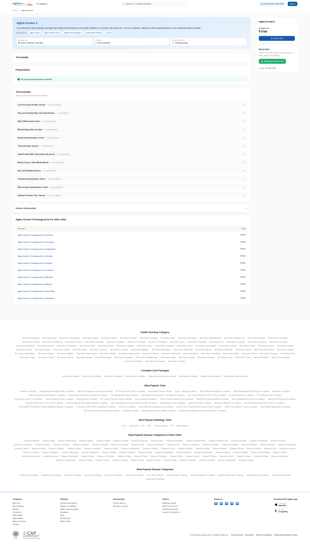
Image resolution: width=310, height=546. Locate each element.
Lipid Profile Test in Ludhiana (199, 403)
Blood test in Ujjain (261, 357)
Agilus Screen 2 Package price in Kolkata (35, 263)
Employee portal (169, 503)
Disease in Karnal (220, 448)
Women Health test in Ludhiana (203, 475)
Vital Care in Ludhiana (70, 376)
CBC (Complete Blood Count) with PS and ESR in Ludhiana (134, 403)
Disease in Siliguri (102, 460)
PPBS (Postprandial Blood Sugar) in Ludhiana (251, 391)
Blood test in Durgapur (116, 342)
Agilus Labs (65, 521)
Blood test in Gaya (177, 342)
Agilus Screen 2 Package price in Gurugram (36, 242)
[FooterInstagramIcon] (221, 503)
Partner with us (119, 503)
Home (15, 10)
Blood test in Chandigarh (278, 338)
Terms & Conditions (264, 535)
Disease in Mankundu (90, 452)
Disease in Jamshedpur (130, 448)
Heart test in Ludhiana (73, 475)
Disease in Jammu (111, 448)
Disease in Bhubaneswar (196, 441)
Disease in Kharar (237, 448)
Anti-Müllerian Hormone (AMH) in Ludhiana (158, 411)
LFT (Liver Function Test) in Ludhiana (130, 391)
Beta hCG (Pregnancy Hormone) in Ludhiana (95, 391)
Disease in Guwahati (230, 445)
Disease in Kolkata (254, 448)
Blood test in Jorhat (247, 346)
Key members (18, 506)
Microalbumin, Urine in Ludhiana (172, 403)
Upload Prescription (68, 503)
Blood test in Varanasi (133, 361)
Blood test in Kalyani (266, 346)
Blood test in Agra (49, 338)
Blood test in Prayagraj (269, 353)
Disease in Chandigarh (259, 441)
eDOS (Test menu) (170, 506)
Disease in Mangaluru (70, 452)
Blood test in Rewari (84, 357)
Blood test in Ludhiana (119, 350)
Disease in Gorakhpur (191, 445)
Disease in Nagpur (240, 452)
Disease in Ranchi (227, 456)
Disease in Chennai (278, 441)
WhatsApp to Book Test (274, 61)
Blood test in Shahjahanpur (147, 357)
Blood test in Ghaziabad (197, 342)
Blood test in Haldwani (26, 346)
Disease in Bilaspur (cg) (218, 441)
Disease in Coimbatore (23, 445)
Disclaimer (249, 535)
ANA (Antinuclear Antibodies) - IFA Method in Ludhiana (163, 395)
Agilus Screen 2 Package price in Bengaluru (36, 298)
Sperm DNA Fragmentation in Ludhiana (275, 407)
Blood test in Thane (243, 357)
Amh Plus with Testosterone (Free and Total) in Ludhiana (198, 407)
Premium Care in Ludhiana (135, 376)
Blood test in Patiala (231, 353)
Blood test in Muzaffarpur (25, 353)
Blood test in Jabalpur (125, 346)
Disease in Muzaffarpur (203, 452)
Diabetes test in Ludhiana (52, 475)
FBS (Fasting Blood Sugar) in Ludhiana (215, 391)
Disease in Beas (157, 441)
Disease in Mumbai (183, 452)
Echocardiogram (160, 426)
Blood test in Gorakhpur (235, 342)
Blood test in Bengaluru (187, 338)
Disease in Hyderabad (287, 445)
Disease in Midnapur (127, 452)
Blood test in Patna (249, 353)
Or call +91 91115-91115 (267, 68)
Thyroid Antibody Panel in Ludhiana (59, 399)
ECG (142, 426)
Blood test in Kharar (42, 350)
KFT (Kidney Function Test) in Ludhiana (116, 399)
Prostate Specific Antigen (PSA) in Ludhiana (56, 391)
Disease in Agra (48, 441)
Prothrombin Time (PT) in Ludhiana (28, 399)
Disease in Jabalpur (56, 448)
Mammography (183, 426)
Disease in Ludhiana (31, 452)
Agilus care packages (69, 509)
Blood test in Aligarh (109, 338)
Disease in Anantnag (140, 441)
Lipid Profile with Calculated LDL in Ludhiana (156, 407)
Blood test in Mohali (243, 350)
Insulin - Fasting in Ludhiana (186, 391)
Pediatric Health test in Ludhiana (231, 475)
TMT (149, 426)
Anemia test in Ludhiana (155, 479)
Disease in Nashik (280, 452)
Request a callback (68, 506)
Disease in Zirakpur (246, 460)
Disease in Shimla (86, 460)
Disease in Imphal (22, 448)
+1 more (109, 33)
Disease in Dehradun (61, 445)
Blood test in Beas (168, 338)
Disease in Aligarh (103, 441)
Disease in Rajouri (210, 456)
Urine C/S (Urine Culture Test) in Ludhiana (176, 399)
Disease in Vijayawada (227, 460)
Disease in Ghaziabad (155, 445)
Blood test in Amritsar (128, 338)
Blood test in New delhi (171, 353)
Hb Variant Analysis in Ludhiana (241, 395)
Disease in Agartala (31, 441)
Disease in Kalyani (185, 448)
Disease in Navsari (50, 456)
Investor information (170, 512)
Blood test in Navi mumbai (129, 353)
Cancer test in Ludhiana (281, 475)
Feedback (64, 512)
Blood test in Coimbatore (53, 342)
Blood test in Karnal (24, 350)
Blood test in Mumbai (285, 350)
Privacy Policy (237, 535)
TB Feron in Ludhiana (127, 407)
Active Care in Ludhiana (91, 376)
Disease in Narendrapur (260, 452)
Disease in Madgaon (50, 452)
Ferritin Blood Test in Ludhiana (160, 391)
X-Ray (123, 426)
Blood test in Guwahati (278, 342)
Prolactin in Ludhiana (28, 391)
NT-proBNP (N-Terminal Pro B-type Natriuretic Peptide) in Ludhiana (46, 407)
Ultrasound (133, 426)
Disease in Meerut (109, 452)
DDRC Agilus (18, 515)
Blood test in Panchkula (211, 353)
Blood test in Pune (288, 353)
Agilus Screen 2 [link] (27, 10)
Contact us (17, 512)
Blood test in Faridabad (158, 342)
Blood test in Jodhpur (228, 346)
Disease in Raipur (193, 456)
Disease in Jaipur (74, 448)
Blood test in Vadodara (281, 357)
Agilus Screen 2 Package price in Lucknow (36, 270)
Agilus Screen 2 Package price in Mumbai (35, 277)
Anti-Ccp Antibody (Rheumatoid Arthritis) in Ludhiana (87, 403)
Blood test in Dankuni (74, 342)
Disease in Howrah (267, 445)
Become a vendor (120, 506)
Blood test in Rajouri (47, 357)
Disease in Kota (270, 448)
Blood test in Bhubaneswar (210, 338)
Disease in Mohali (145, 452)
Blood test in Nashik (108, 353)
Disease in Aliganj (86, 441)
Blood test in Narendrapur (87, 353)
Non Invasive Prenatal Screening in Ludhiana (101, 411)
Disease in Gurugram (211, 445)
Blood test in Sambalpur (123, 357)
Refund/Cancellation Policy (285, 535)
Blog (62, 515)
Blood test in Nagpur (65, 353)
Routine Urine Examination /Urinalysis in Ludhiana (88, 395)
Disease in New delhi (69, 456)
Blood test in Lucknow (98, 350)
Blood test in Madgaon (140, 350)
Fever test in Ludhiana (113, 475)
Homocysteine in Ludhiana (87, 399)
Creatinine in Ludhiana (281, 391)
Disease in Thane (154, 460)
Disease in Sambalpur (280, 456)
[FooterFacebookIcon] (227, 503)
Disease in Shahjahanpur (66, 460)
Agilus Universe (19, 521)
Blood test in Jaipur (145, 346)
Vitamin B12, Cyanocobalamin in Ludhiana (212, 399)
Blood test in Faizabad (137, 342)
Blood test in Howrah (46, 346)
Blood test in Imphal (87, 346)
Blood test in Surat (225, 357)
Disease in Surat (137, 460)
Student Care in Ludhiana (211, 376)
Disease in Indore (39, 448)
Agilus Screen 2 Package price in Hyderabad (36, 249)
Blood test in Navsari (151, 353)
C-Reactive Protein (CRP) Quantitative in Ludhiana (96, 407)
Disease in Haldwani (249, 445)
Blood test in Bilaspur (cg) (234, 338)
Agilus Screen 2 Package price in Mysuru (35, 284)
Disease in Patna (140, 456)
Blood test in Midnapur (224, 350)
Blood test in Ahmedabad (69, 338)
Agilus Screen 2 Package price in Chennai (35, 235)
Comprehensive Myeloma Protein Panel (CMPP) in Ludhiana (202, 411)
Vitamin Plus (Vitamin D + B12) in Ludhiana (241, 407)
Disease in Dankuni (42, 445)
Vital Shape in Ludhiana (188, 376)
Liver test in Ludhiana (155, 475)
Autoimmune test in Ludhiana (258, 475)
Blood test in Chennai (31, 342)
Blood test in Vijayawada (155, 361)
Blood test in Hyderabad (67, 346)
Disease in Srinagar (120, 460)
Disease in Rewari (244, 456)
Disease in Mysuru (223, 452)
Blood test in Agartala (30, 338)
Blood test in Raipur (28, 357)
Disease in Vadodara (188, 460)
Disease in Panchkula (105, 456)
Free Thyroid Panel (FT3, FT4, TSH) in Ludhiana (207, 395)
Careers (16, 524)
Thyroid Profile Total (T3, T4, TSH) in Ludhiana (44, 403)
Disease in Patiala (124, 456)
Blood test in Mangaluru (161, 350)
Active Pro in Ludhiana (113, 376)
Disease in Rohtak (261, 456)
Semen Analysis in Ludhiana (146, 399)
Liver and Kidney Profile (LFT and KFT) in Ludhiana (264, 403)
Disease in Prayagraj (159, 456)
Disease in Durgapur (81, 445)
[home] (23, 4)
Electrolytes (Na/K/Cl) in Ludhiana (227, 403)
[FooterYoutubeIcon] (216, 503)
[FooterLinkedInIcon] (232, 503)
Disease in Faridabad (119, 445)
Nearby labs (65, 518)
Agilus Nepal (18, 518)
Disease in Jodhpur (150, 448)
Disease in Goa (173, 445)
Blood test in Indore (106, 346)
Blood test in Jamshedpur (206, 346)
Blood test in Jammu (185, 346)
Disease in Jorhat (168, 448)
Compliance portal (170, 509)
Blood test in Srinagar (206, 357)
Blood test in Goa (216, 342)
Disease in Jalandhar (92, 448)
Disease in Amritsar (120, 441)
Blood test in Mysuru (46, 353)
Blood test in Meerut (204, 350)
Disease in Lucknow (287, 448)
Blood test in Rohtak (103, 357)
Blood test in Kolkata (62, 350)
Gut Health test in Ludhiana (177, 475)
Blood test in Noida (190, 353)
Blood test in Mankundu (183, 350)
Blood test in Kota (80, 350)
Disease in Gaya (137, 445)
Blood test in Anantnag (149, 338)
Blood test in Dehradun (94, 342)
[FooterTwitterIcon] (237, 503)
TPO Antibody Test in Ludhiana (269, 395)
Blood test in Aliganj (90, 338)
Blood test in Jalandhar (165, 346)
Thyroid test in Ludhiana (29, 475)
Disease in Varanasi (207, 460)
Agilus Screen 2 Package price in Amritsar (35, 256)
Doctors (16, 509)
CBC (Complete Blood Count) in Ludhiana (248, 399)
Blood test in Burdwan (256, 338)
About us (16, 503)
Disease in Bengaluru (175, 441)
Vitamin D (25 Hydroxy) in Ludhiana (282, 399)
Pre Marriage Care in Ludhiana (236, 376)
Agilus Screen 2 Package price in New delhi (36, 291)
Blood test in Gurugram (257, 342)
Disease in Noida (87, 456)
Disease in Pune (176, 456)
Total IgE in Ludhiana (130, 411)
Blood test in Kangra (285, 346)
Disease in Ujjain (170, 460)
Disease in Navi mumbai (31, 456)
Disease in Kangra (203, 448)
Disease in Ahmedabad (67, 441)
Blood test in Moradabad (264, 350)
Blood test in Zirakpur (176, 361)
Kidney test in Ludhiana (134, 475)
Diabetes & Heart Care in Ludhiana (162, 376)
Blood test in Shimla (168, 357)
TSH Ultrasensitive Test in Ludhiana (124, 395)
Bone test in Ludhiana (93, 475)
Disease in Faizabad (100, 445)
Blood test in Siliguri (187, 357)
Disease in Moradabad (164, 452)
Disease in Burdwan (239, 441)
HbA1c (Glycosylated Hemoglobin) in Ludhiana (47, 395)
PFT (172, 426)
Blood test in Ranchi (65, 357)
